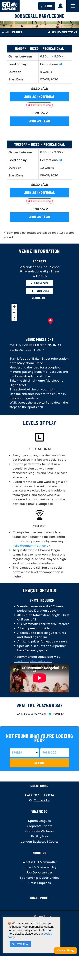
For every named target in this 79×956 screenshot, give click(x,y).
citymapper (42, 291)
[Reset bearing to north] (14, 318)
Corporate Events (39, 826)
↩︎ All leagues (12, 32)
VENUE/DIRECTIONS (64, 32)
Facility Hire (39, 836)
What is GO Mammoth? (39, 862)
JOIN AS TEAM (39, 121)
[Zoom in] (14, 306)
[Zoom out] (14, 312)
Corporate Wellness (39, 831)
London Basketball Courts (39, 842)
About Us (40, 853)
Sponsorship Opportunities (39, 878)
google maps (41, 283)
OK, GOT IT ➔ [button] (20, 944)
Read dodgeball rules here (33, 661)
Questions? (39, 786)
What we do (39, 811)
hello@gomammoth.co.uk (31, 546)
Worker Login (42, 916)
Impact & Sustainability (40, 867)
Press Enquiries (39, 883)
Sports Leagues (39, 821)
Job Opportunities (39, 872)
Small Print (39, 898)
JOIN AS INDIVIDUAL (39, 96)
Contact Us (42, 800)
